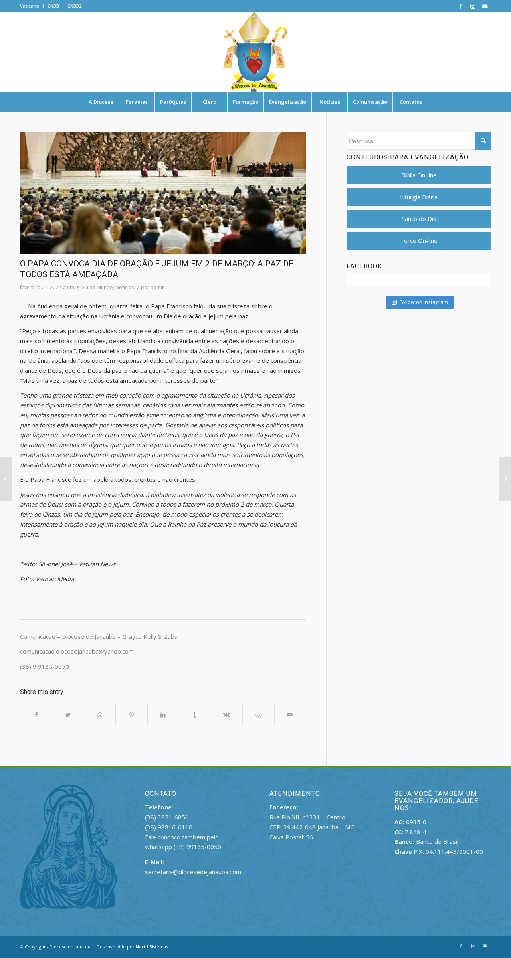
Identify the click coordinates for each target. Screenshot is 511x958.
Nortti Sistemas (152, 947)
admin (158, 287)
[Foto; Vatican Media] (163, 193)
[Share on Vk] (226, 715)
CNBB (53, 6)
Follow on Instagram (424, 302)
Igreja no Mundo (94, 287)
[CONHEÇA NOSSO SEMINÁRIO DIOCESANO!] (505, 479)
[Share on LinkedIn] (163, 715)
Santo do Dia (419, 219)
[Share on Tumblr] (194, 715)
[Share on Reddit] (258, 715)
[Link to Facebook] (461, 6)
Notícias (124, 287)
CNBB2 (74, 6)
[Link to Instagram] (473, 6)
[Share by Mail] (290, 715)
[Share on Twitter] (67, 715)
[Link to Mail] (485, 6)
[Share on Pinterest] (131, 715)
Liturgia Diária (419, 197)
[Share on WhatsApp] (99, 715)
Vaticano (29, 6)
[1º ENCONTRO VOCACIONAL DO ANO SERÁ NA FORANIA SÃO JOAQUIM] (6, 479)
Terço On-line (419, 240)
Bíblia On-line (419, 175)
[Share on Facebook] (36, 715)
